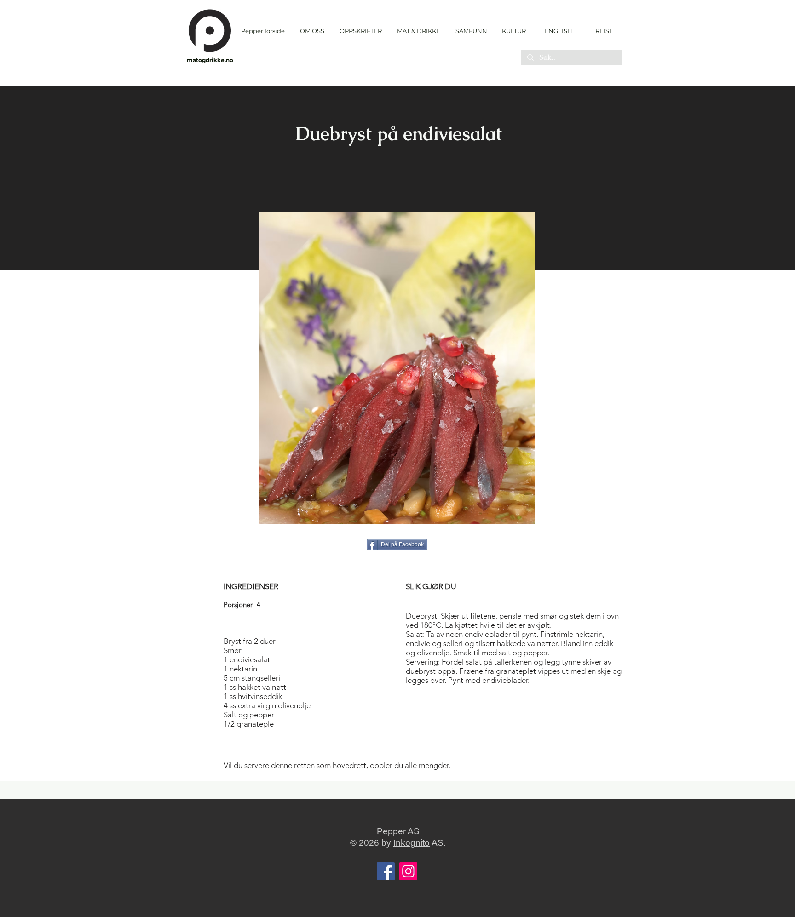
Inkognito (411, 843)
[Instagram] (408, 871)
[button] (360, 31)
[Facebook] (386, 871)
